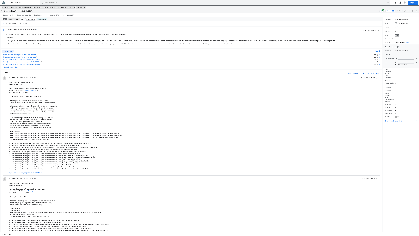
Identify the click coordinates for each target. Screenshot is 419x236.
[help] (400, 2)
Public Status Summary (389, 100)
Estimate (388, 87)
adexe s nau (42, 19)
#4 (379, 59)
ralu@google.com (31, 90)
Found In (387, 107)
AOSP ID (388, 80)
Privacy (4, 234)
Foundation (71, 7)
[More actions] (416, 11)
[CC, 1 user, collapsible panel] (406, 62)
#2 (379, 55)
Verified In (388, 113)
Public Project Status (387, 95)
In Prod (387, 116)
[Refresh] (4, 11)
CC (386, 62)
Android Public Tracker (11, 7)
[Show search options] (388, 2)
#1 (37, 29)
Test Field (388, 104)
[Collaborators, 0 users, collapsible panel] (406, 59)
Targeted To (388, 110)
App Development (25, 7)
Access (387, 42)
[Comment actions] (376, 77)
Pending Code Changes (388, 75)
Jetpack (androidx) (39, 7)
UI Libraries (62, 7)
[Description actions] (378, 30)
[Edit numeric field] (406, 38)
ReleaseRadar (389, 84)
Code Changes (388, 70)
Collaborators (389, 58)
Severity (387, 31)
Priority (387, 27)
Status (387, 35)
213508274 (79, 7)
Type (386, 23)
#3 (379, 57)
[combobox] (215, 2)
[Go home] (1, 11)
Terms (10, 234)
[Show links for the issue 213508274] (85, 7)
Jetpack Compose (52, 7)
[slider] (383, 124)
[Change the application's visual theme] (396, 2)
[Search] (42, 2)
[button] (401, 23)
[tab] (8, 15)
